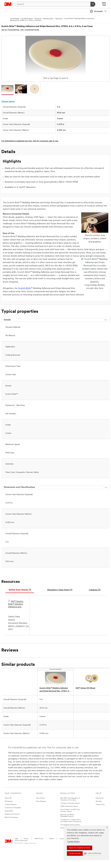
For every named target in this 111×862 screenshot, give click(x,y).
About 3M (8, 798)
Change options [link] (8, 102)
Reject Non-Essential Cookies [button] (79, 848)
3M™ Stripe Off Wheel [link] (85, 688)
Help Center (100, 798)
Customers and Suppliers (13, 808)
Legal (16, 838)
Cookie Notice (73, 842)
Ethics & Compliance (11, 817)
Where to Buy (100, 804)
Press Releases (41, 801)
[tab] (19, 590)
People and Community (12, 814)
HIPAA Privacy (39, 838)
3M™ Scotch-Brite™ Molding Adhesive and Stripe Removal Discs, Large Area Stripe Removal (16, 604)
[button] (93, 853)
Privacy (26, 838)
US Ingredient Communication (70, 825)
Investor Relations (10, 804)
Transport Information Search (70, 803)
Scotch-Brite (24, 288)
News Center (40, 798)
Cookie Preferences (21, 840)
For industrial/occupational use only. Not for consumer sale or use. (29, 141)
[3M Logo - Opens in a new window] (8, 4)
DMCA (51, 838)
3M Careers (9, 801)
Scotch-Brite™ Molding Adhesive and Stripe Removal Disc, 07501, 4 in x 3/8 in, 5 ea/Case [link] (55, 690)
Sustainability (9, 811)
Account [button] (98, 11)
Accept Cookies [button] (74, 853)
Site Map (99, 801)
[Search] (92, 4)
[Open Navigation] (104, 5)
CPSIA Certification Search (69, 806)
